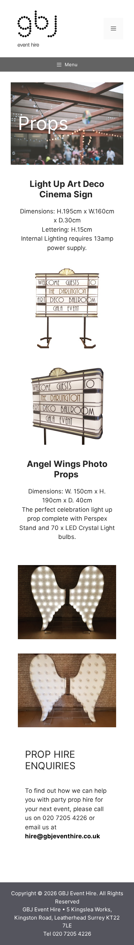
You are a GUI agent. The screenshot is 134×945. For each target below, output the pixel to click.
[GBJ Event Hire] (37, 28)
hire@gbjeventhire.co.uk (62, 836)
